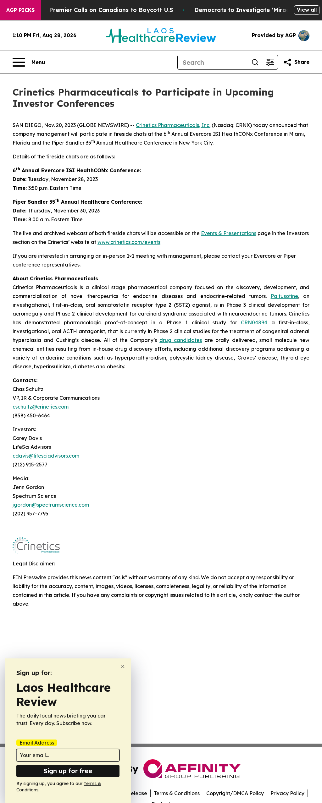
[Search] (255, 62)
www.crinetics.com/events (128, 242)
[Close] (123, 666)
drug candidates (180, 340)
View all (307, 10)
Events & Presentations (228, 233)
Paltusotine (284, 296)
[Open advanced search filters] (270, 62)
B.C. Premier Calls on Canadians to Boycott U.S (105, 10)
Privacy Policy (287, 793)
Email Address (36, 743)
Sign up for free (68, 771)
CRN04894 (254, 322)
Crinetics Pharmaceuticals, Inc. (173, 125)
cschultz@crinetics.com (41, 407)
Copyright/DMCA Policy (235, 793)
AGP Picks (20, 10)
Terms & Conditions (177, 793)
